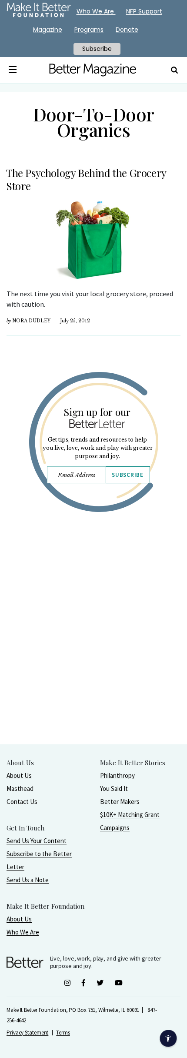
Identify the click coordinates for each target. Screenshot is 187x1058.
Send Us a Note (28, 880)
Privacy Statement (27, 1032)
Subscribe (127, 475)
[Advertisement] (93, 650)
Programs (89, 29)
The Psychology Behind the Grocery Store (86, 179)
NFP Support (144, 11)
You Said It (114, 788)
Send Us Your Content (37, 841)
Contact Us (22, 801)
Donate (127, 29)
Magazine (47, 29)
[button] (13, 70)
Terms (63, 1032)
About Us (19, 775)
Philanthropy (117, 775)
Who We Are (23, 932)
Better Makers (120, 801)
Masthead (20, 788)
